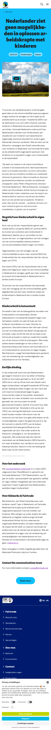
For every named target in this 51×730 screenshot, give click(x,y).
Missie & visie (11, 617)
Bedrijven (9, 653)
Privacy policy (11, 678)
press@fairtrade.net (39, 568)
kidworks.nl (12, 543)
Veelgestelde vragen (13, 672)
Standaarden (10, 623)
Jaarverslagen (11, 640)
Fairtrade (10, 611)
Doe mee (8, 12)
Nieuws (8, 634)
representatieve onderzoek (18, 468)
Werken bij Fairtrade (13, 629)
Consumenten (11, 659)
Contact (9, 666)
